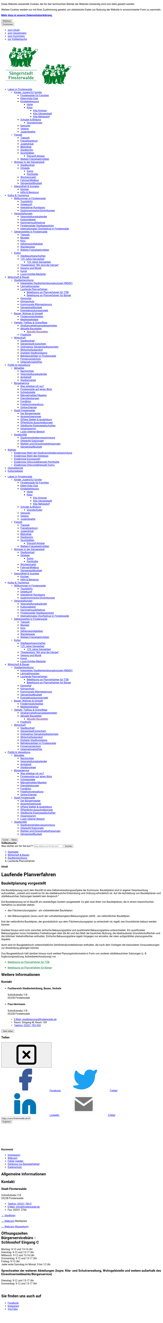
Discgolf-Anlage (36, 156)
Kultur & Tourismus (18, 195)
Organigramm (28, 428)
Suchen (68, 846)
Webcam (13, 1158)
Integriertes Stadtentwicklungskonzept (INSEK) (46, 283)
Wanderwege (27, 246)
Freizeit (18, 134)
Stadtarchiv (26, 149)
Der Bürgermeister (30, 413)
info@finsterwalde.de (24, 1206)
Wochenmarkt (28, 177)
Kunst (23, 271)
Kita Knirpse (40, 110)
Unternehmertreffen (31, 362)
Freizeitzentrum (29, 140)
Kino (22, 240)
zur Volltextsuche (17, 39)
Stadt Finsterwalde (24, 410)
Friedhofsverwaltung (31, 404)
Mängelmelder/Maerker (33, 395)
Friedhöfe (25, 334)
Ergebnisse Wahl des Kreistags (31, 455)
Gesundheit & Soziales (26, 186)
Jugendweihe (27, 131)
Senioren (25, 125)
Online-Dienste (28, 407)
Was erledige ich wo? (32, 386)
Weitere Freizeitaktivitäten (34, 159)
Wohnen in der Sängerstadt (29, 162)
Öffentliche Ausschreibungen (36, 422)
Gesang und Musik (30, 268)
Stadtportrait (27, 165)
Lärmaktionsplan (29, 286)
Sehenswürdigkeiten (31, 243)
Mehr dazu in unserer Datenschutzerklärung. (27, 15)
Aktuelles (19, 368)
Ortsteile (25, 168)
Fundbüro (25, 401)
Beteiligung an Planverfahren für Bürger (49, 295)
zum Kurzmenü (16, 36)
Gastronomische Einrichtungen (37, 210)
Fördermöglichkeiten (31, 316)
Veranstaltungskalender (33, 216)
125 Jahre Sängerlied (32, 259)
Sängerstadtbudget (31, 183)
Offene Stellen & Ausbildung (36, 419)
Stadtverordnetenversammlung (37, 437)
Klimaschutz (27, 301)
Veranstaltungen (23, 213)
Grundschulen (34, 122)
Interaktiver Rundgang (32, 207)
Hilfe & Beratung (29, 192)
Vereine (24, 128)
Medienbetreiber (29, 319)
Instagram (13, 1306)
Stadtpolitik (20, 434)
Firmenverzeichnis (30, 358)
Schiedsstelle (27, 392)
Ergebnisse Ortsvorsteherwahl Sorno (34, 465)
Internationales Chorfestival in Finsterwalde (44, 228)
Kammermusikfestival (32, 222)
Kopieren (7, 1122)
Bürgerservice (21, 383)
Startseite (13, 851)
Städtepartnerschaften (33, 255)
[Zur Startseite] (36, 83)
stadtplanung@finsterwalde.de (35, 1019)
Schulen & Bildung (30, 119)
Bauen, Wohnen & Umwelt (28, 313)
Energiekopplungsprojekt (34, 310)
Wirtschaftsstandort (31, 349)
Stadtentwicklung (24, 280)
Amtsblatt (25, 377)
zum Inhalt (14, 30)
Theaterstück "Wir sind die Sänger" (39, 265)
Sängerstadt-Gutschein (33, 343)
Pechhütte (32, 174)
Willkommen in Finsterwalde (30, 198)
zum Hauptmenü (17, 33)
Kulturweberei (28, 219)
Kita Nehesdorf (41, 116)
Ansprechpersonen (30, 416)
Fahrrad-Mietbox (29, 180)
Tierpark (25, 137)
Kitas (29, 107)
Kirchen (24, 189)
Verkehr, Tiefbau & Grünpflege (30, 322)
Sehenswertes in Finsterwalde (30, 231)
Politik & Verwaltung (19, 365)
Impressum (14, 1155)
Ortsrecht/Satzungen (32, 440)
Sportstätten (27, 152)
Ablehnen (7, 21)
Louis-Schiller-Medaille (33, 274)
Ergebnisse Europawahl (27, 458)
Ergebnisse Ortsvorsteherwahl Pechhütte (36, 461)
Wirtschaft (20, 337)
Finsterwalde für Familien (34, 95)
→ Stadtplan (8, 1215)
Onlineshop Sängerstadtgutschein (39, 346)
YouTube (13, 1309)
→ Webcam (7, 1221)
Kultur (17, 252)
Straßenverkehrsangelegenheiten (38, 325)
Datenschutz (15, 1167)
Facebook (13, 1303)
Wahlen (12, 449)
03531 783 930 (27, 1025)
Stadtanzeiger (28, 380)
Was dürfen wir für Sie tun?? (17, 846)
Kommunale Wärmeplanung (36, 304)
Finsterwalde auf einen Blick (36, 389)
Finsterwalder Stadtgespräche (37, 225)
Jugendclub (27, 143)
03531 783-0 (20, 1203)
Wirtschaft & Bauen (18, 277)
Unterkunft (26, 204)
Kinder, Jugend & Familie (28, 92)
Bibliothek (26, 146)
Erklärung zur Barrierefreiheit (23, 1164)
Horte (30, 104)
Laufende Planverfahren (33, 289)
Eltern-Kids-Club (29, 98)
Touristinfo (26, 201)
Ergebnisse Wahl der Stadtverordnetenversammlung (43, 452)
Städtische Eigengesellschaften (38, 425)
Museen (24, 237)
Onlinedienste (15, 468)
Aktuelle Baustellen (31, 328)
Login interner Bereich (32, 431)
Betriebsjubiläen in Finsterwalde (38, 355)
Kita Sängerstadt (42, 113)
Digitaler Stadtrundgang (33, 352)
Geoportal (25, 298)
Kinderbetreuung (29, 101)
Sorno (30, 171)
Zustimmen (8, 24)
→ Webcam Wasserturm (14, 1226)
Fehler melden (15, 1161)
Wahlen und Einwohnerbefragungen (40, 443)
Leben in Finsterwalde (20, 89)
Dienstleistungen (29, 398)
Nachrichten (27, 371)
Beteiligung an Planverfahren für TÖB (48, 292)
